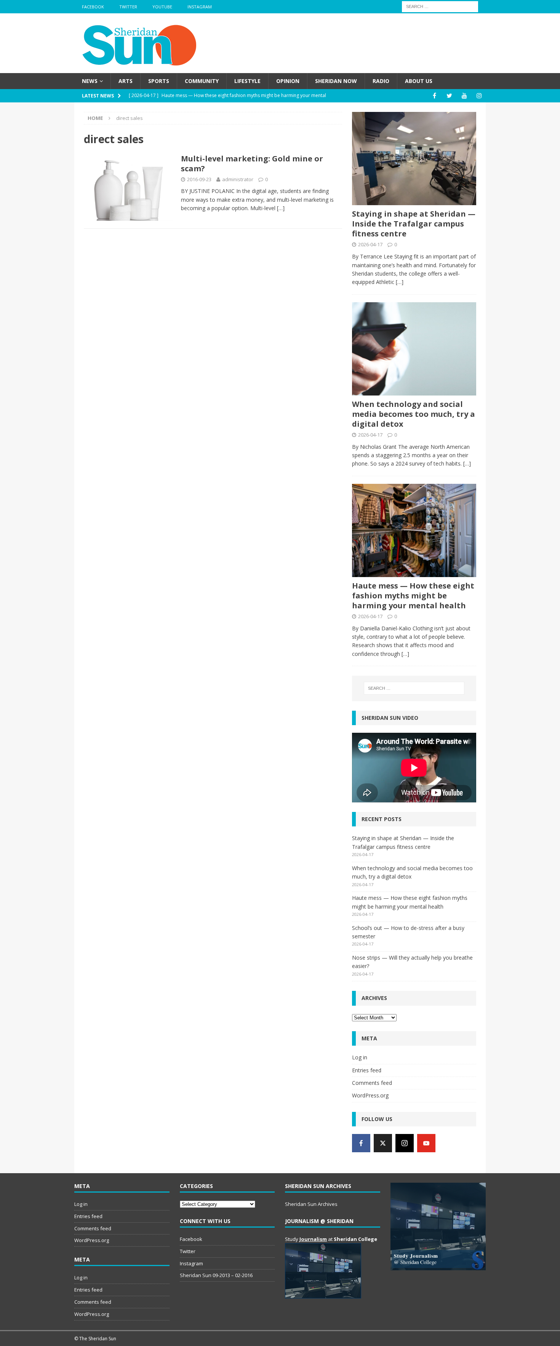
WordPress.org (370, 1095)
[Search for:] (440, 6)
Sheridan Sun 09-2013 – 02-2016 (216, 1275)
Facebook (93, 7)
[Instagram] (479, 95)
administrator (237, 179)
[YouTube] (464, 95)
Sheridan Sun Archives (311, 1204)
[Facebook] (434, 95)
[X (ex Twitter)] (383, 1143)
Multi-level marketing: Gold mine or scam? (252, 163)
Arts (125, 81)
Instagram (199, 7)
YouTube (162, 7)
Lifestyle (247, 81)
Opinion (287, 81)
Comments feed (372, 1082)
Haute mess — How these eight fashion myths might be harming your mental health (413, 596)
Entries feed (366, 1070)
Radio (381, 81)
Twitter (128, 7)
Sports (158, 81)
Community (202, 81)
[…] (281, 208)
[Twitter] (449, 95)
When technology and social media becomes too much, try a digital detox (413, 414)
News (90, 81)
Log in (359, 1057)
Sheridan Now (336, 81)
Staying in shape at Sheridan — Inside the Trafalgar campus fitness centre (413, 224)
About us (418, 81)
